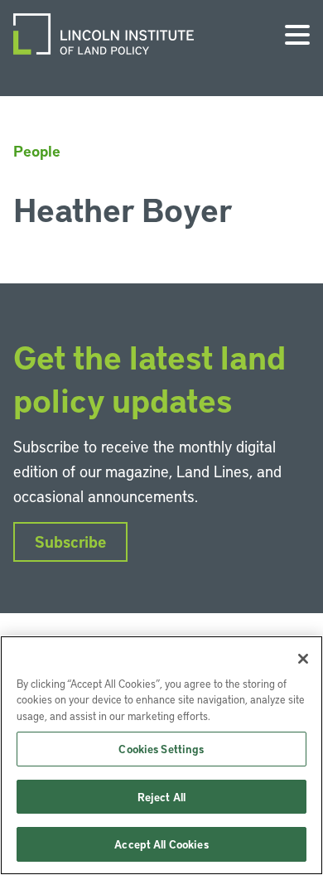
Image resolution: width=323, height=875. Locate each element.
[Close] (303, 659)
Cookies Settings (161, 749)
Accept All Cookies (161, 844)
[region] (161, 755)
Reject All (161, 797)
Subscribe (70, 541)
